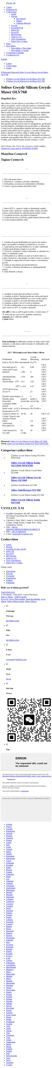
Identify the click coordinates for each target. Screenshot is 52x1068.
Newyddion (11, 46)
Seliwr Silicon (30, 601)
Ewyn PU (15, 32)
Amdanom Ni (11, 10)
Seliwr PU (15, 30)
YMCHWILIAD (8, 592)
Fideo (8, 44)
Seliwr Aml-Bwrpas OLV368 (26, 490)
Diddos (19, 21)
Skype (8, 679)
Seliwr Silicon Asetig (15, 601)
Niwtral (14, 16)
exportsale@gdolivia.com (22, 534)
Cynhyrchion (11, 12)
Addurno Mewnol (23, 23)
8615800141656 (12, 621)
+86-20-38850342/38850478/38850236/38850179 (23, 528)
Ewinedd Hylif (17, 28)
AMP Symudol (20, 597)
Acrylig (14, 25)
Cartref (9, 7)
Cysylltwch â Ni (12, 55)
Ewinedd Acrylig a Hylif (16, 549)
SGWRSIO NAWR (30, 148)
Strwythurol (21, 19)
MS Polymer (16, 35)
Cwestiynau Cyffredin (15, 53)
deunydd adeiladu (33, 599)
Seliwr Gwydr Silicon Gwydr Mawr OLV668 (28, 441)
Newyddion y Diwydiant (21, 48)
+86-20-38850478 (18, 532)
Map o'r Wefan (7, 597)
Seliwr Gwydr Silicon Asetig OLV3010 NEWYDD (27, 444)
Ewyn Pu (4, 599)
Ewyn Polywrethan (17, 599)
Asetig (13, 14)
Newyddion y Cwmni (20, 50)
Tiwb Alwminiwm (18, 39)
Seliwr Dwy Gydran (19, 41)
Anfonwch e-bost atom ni (11, 148)
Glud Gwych (16, 37)
